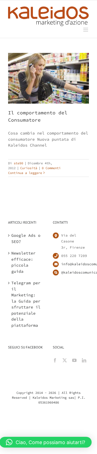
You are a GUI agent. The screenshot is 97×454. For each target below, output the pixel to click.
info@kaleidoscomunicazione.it (75, 264)
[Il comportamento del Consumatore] (48, 78)
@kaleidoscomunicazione (75, 272)
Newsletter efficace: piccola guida (23, 262)
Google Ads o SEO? (25, 238)
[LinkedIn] (84, 360)
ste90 (18, 163)
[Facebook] (55, 360)
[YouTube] (74, 360)
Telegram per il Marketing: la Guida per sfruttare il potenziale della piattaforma (25, 304)
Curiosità (28, 168)
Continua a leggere (25, 173)
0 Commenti (51, 168)
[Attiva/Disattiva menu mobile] (86, 29)
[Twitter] (65, 360)
